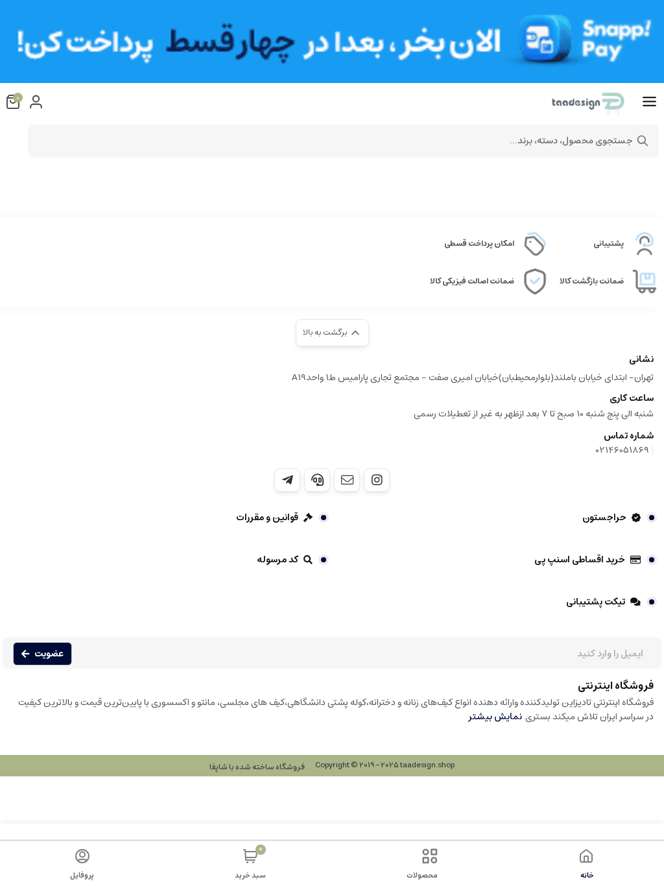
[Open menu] (649, 102)
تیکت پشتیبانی (595, 601)
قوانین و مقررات (267, 517)
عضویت (49, 654)
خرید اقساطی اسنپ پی (579, 559)
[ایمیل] (347, 480)
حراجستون (604, 517)
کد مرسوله (277, 559)
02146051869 (622, 450)
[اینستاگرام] (377, 480)
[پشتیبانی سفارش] (317, 480)
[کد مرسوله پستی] (287, 480)
